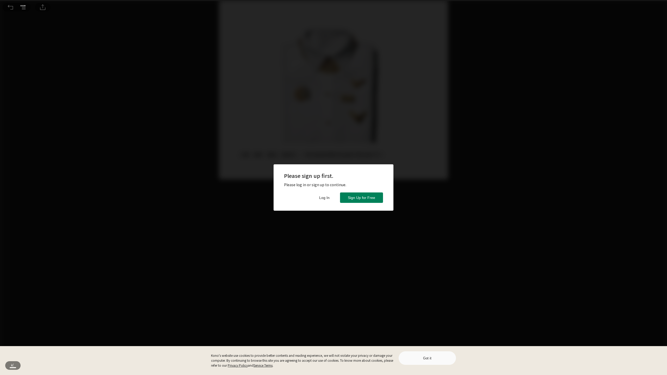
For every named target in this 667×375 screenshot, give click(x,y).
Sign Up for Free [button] (361, 198)
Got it (427, 358)
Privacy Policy (238, 365)
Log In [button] (324, 198)
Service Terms (263, 365)
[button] (10, 7)
